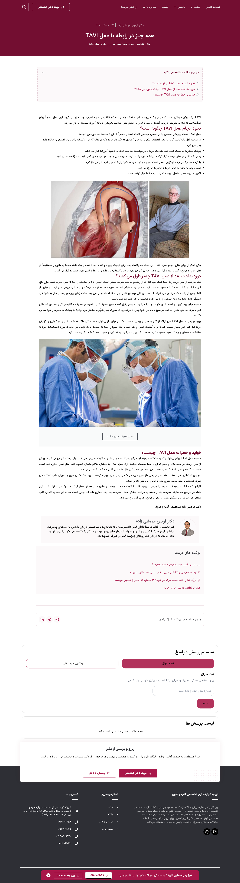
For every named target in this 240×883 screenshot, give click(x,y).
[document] (120, 441)
